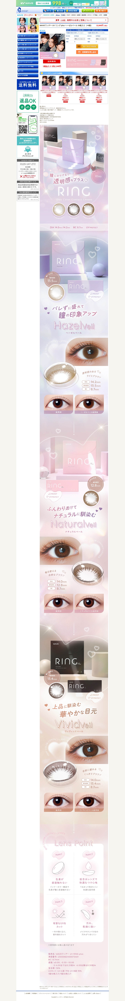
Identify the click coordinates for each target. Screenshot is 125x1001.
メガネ (21, 71)
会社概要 (27, 993)
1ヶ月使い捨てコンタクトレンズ (28, 44)
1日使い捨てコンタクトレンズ (27, 36)
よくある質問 (87, 993)
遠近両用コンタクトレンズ (26, 58)
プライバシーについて (45, 993)
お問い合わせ (96, 993)
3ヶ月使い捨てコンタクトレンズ (28, 49)
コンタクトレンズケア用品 (26, 66)
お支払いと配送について (75, 993)
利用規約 (34, 993)
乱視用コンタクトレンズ (26, 53)
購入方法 (55, 993)
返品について (63, 993)
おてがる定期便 (24, 75)
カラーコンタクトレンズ (26, 62)
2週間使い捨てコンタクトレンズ (28, 40)
